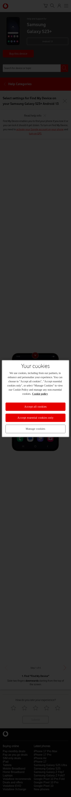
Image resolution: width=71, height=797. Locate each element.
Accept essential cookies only (35, 417)
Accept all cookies (35, 406)
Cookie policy (40, 393)
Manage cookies (35, 428)
